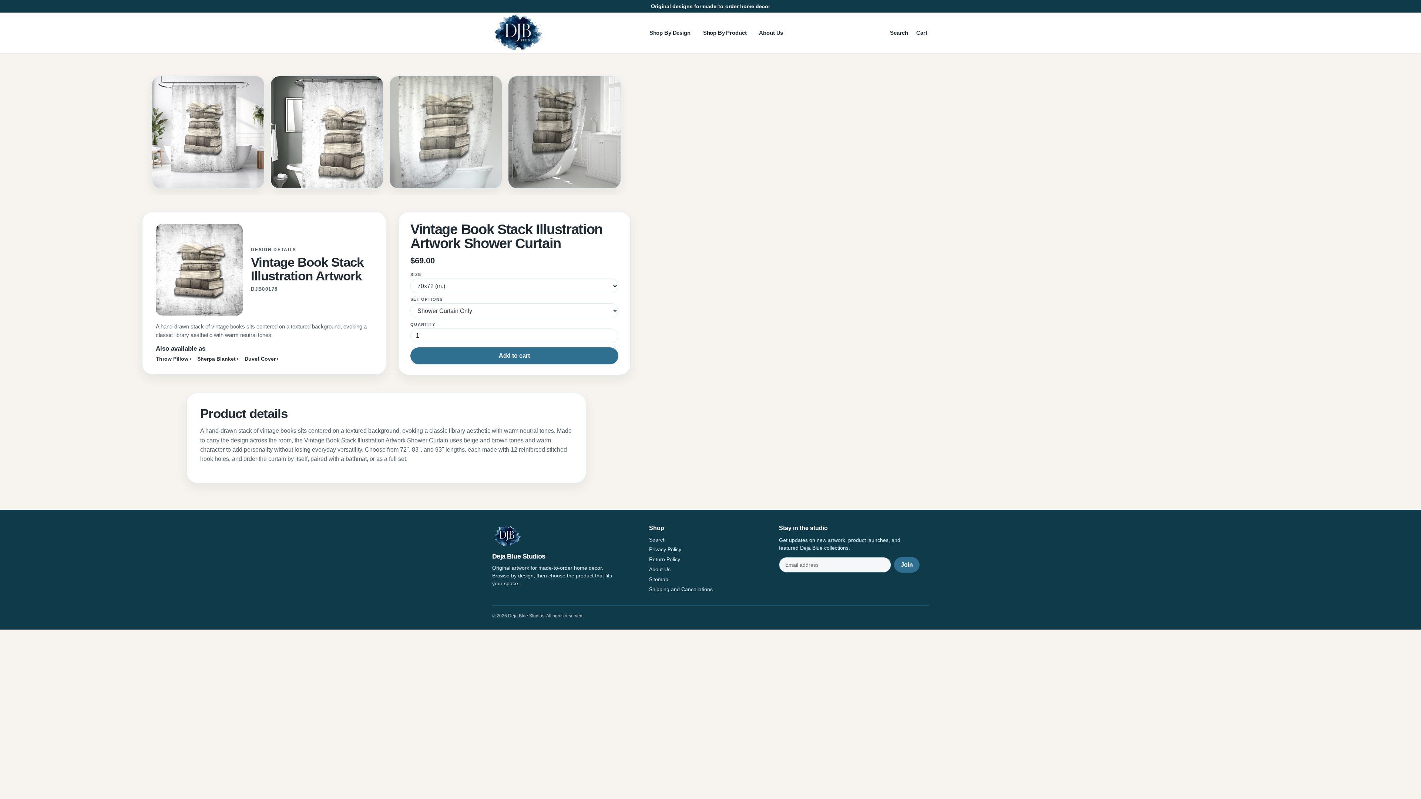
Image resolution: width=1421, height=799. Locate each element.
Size (415, 274)
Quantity (422, 324)
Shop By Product (725, 33)
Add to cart (514, 356)
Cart (921, 33)
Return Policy (664, 559)
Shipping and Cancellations (681, 589)
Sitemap (658, 579)
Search (899, 33)
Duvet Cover (260, 359)
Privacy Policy (665, 549)
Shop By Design (670, 33)
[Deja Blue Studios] (518, 33)
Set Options (426, 299)
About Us (771, 33)
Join (907, 565)
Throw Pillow (172, 359)
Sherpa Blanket (216, 359)
